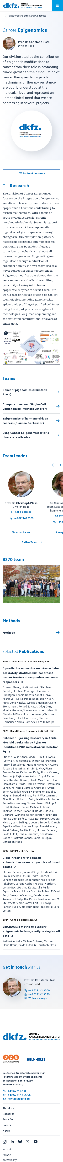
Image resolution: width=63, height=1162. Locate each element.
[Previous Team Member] (52, 465)
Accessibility (10, 1160)
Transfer (8, 1119)
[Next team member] (60, 465)
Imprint (7, 1149)
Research (9, 1114)
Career (7, 1125)
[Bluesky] (20, 1142)
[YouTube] (35, 1142)
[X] (28, 1142)
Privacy (7, 1155)
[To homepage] (22, 5)
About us (8, 1108)
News (6, 1131)
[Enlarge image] (31, 347)
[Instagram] (4, 1142)
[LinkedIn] (12, 1142)
